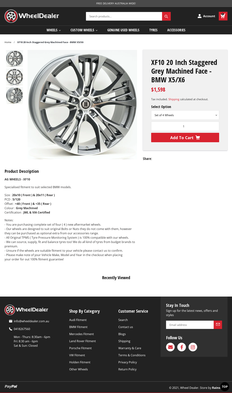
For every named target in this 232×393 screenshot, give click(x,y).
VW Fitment (77, 355)
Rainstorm (219, 388)
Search (123, 320)
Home (8, 42)
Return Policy (127, 369)
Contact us (125, 327)
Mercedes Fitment (81, 334)
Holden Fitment (79, 362)
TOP (225, 387)
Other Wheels (78, 369)
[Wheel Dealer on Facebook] (181, 347)
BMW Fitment (78, 327)
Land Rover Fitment (82, 341)
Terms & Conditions (132, 355)
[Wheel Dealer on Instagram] (193, 347)
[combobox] (128, 16)
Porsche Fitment (80, 348)
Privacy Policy (127, 362)
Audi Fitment (78, 320)
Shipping (173, 99)
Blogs (122, 334)
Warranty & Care (129, 348)
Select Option (161, 106)
